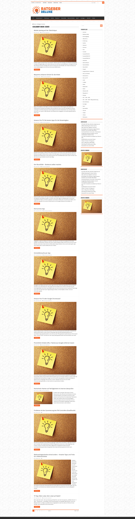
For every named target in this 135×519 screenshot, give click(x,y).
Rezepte (84, 95)
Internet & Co (85, 75)
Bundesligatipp (86, 36)
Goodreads (83, 131)
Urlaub (93, 18)
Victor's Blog (84, 142)
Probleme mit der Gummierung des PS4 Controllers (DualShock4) (54, 410)
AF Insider (83, 124)
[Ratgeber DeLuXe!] (47, 10)
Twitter (84, 112)
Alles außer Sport (85, 127)
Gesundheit (63, 18)
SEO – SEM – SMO (86, 97)
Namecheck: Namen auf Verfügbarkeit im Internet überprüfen (53, 388)
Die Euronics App (39, 209)
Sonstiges (83, 18)
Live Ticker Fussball (85, 136)
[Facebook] (93, 3)
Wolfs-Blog (83, 144)
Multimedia (85, 86)
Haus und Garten (71, 18)
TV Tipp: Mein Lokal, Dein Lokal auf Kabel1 (47, 496)
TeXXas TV (83, 140)
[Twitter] (94, 3)
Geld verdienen (86, 62)
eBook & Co (85, 38)
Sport (77, 18)
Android (84, 32)
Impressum (50, 2)
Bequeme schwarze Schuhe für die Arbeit (47, 74)
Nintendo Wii (85, 90)
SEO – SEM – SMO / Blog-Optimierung (90, 99)
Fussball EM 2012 (86, 53)
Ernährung (46, 18)
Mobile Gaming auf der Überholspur (45, 30)
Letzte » (49, 510)
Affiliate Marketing (85, 125)
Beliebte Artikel (86, 34)
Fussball (84, 51)
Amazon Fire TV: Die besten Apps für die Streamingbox (51, 120)
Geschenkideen (86, 64)
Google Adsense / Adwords (88, 71)
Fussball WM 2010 (86, 56)
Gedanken (85, 60)
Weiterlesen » (37, 69)
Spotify (82, 139)
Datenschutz (56, 2)
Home (60, 2)
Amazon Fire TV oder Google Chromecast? (47, 298)
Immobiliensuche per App (42, 253)
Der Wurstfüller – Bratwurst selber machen (47, 164)
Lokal (84, 80)
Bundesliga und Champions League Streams (90, 129)
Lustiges (84, 82)
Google (84, 69)
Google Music (84, 133)
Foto (84, 49)
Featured (84, 45)
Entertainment (39, 18)
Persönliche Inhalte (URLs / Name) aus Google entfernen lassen (54, 343)
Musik (84, 88)
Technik (88, 18)
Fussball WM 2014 (86, 58)
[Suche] (103, 3)
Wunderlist (83, 145)
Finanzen (57, 18)
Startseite (44, 2)
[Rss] (92, 3)
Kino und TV (85, 77)
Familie (52, 18)
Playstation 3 (85, 93)
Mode (84, 84)
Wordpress (85, 117)
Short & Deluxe (86, 101)
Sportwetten (85, 108)
